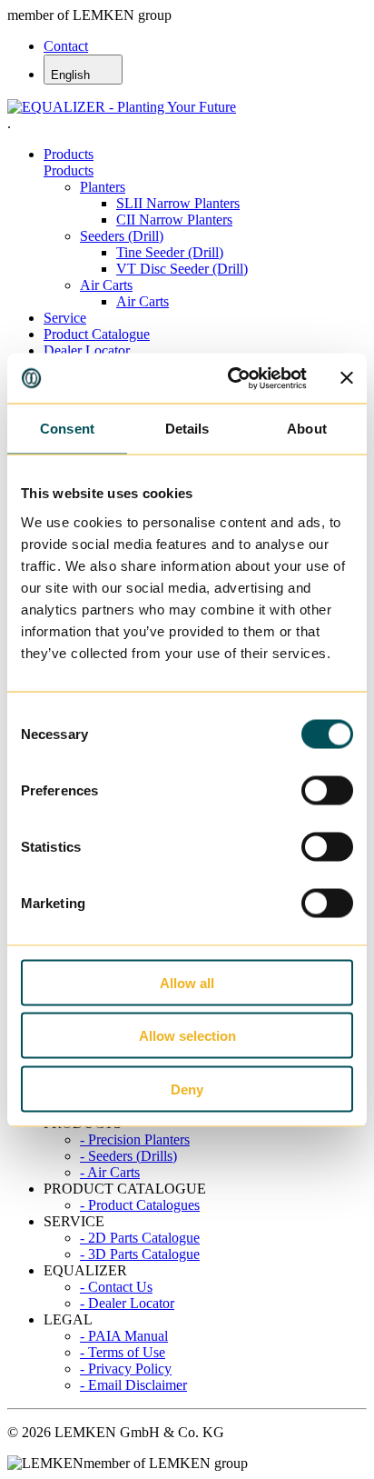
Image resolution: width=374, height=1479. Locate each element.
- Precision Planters (135, 1139)
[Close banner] (346, 378)
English (72, 75)
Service (65, 317)
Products (69, 154)
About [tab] (307, 428)
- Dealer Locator (127, 1303)
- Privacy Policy (126, 1368)
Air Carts (106, 285)
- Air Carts (110, 1172)
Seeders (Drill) (121, 236)
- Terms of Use (122, 1352)
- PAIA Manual (124, 1336)
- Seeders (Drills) (128, 1156)
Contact (66, 46)
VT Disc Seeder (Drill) (182, 268)
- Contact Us (116, 1286)
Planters (102, 187)
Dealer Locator (87, 350)
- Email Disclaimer (133, 1385)
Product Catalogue (97, 334)
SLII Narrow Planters (178, 203)
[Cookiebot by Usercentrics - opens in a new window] (231, 378)
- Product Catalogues (140, 1205)
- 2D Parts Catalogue (140, 1237)
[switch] (327, 789)
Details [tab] (187, 428)
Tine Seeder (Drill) (169, 252)
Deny (187, 1088)
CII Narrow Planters (174, 219)
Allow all (187, 982)
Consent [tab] (67, 428)
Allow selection (187, 1036)
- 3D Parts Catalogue (140, 1254)
